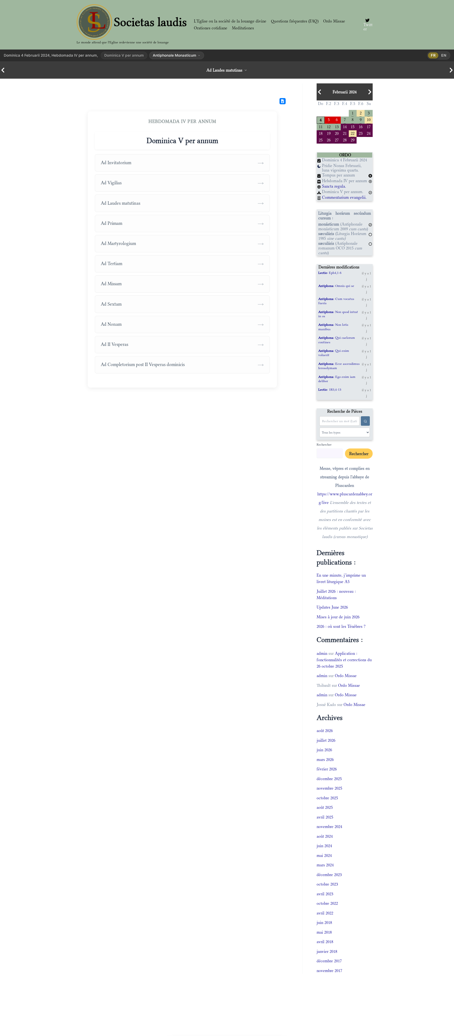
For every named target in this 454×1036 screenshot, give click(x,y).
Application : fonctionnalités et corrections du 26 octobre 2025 (344, 660)
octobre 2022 (327, 903)
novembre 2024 (329, 826)
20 (337, 133)
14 (345, 126)
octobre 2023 (327, 884)
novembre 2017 (329, 970)
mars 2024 (325, 865)
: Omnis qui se (336, 286)
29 (352, 139)
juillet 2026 (326, 740)
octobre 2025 (327, 798)
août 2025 (325, 807)
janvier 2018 (327, 951)
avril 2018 (325, 941)
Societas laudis (150, 22)
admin (322, 653)
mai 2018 (324, 932)
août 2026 (325, 730)
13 (337, 126)
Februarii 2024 (345, 92)
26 (329, 139)
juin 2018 (324, 922)
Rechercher (324, 444)
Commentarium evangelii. (344, 197)
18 (321, 133)
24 (369, 133)
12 (329, 126)
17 (369, 126)
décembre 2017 (329, 961)
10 (369, 119)
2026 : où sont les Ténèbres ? (341, 626)
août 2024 (325, 836)
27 (337, 139)
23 (360, 133)
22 (352, 133)
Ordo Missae (334, 21)
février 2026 (327, 769)
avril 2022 (325, 913)
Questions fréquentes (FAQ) (295, 21)
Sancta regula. (334, 186)
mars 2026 (325, 759)
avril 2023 (325, 893)
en (443, 55)
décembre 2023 (329, 874)
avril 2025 (325, 817)
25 (321, 139)
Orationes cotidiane (210, 28)
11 (321, 126)
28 (345, 139)
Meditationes (243, 28)
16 (360, 126)
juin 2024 (324, 845)
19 (329, 133)
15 (352, 126)
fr (433, 55)
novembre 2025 (329, 788)
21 (345, 133)
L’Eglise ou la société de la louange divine (230, 21)
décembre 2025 (329, 778)
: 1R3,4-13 (329, 389)
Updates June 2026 (332, 607)
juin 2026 (324, 749)
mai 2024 (324, 855)
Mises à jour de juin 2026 (338, 617)
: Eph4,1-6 (329, 273)
